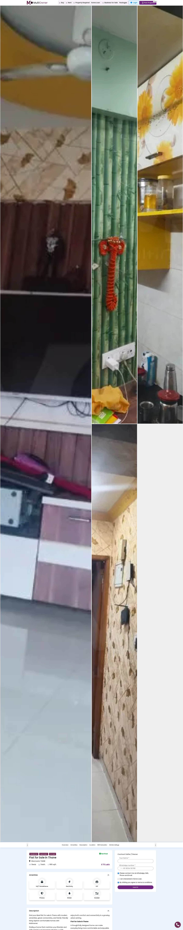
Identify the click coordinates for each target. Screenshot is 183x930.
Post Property (149, 3)
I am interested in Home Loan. (131, 879)
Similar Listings (114, 845)
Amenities (74, 845)
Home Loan (95, 3)
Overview (65, 845)
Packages (123, 3)
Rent (69, 3)
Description (83, 845)
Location (92, 845)
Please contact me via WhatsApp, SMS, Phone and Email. (134, 874)
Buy (62, 3)
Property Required (82, 3)
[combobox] (121, 868)
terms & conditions (145, 882)
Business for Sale (111, 3)
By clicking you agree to (136, 882)
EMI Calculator (102, 845)
